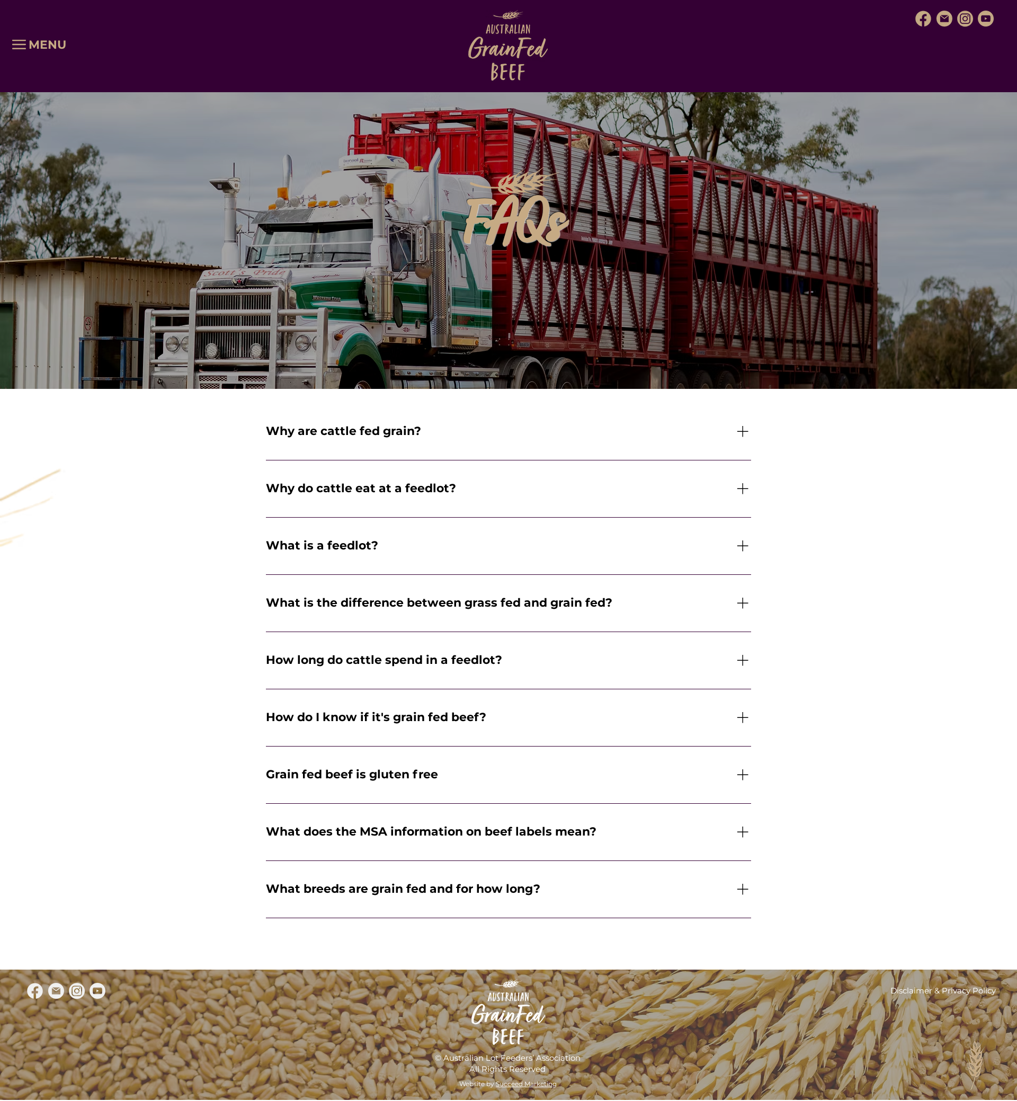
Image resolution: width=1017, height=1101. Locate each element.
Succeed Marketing (526, 1084)
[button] (19, 44)
